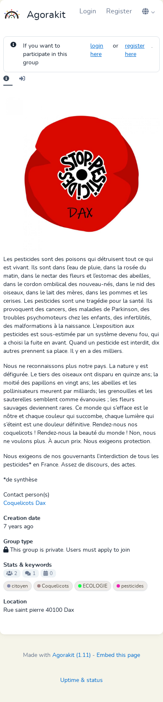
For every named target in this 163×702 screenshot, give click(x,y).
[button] (148, 11)
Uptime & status (81, 680)
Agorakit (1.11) (71, 655)
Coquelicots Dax (24, 503)
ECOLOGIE (94, 585)
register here (135, 50)
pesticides (132, 585)
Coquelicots (55, 585)
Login (87, 11)
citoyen (19, 585)
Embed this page (118, 655)
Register (119, 11)
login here (96, 50)
